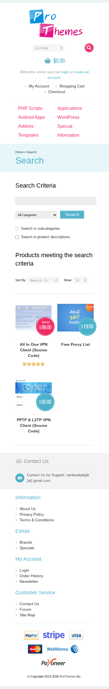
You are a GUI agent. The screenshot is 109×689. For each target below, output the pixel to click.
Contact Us (29, 604)
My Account (39, 86)
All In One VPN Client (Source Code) (34, 350)
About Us (28, 508)
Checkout (56, 91)
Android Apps (31, 117)
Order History (31, 576)
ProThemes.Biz (70, 676)
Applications (69, 108)
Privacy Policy (32, 514)
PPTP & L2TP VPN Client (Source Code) (34, 425)
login (65, 72)
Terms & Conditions (37, 520)
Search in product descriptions (45, 237)
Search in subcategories (40, 228)
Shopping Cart (72, 86)
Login (24, 570)
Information (68, 135)
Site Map (27, 615)
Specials (27, 548)
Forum (25, 609)
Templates (28, 135)
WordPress (68, 117)
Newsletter (29, 581)
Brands (26, 542)
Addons (26, 126)
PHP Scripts (30, 108)
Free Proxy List (75, 344)
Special (64, 126)
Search (32, 152)
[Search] (89, 47)
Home (19, 152)
